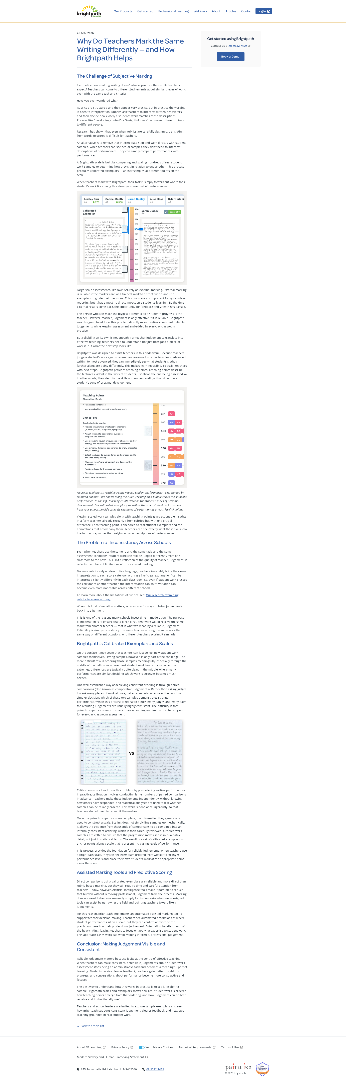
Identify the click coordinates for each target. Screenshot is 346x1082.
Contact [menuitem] (247, 11)
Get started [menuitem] (145, 11)
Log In (262, 11)
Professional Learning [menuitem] (173, 11)
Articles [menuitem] (230, 11)
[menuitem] (263, 11)
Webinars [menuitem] (200, 11)
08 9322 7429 (238, 46)
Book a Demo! (230, 56)
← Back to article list (90, 1026)
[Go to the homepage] (89, 11)
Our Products (123, 11)
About (216, 11)
